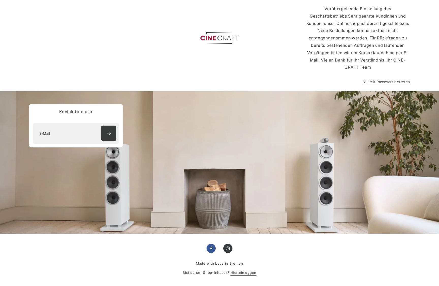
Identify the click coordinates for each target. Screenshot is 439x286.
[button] (386, 82)
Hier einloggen (243, 272)
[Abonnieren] (108, 133)
